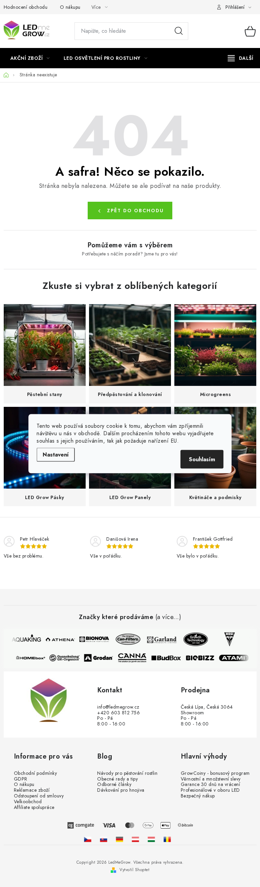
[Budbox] (168, 657)
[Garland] (159, 639)
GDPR (20, 779)
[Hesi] (227, 639)
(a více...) (168, 617)
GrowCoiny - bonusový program (215, 773)
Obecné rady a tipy (117, 779)
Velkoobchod (28, 802)
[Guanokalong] (67, 657)
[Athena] (58, 639)
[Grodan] (100, 657)
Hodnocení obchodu (26, 7)
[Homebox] (33, 657)
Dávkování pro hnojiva (121, 790)
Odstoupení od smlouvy (39, 796)
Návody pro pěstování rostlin (127, 773)
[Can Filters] (126, 639)
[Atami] (236, 657)
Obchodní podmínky (35, 773)
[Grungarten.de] (119, 839)
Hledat (178, 31)
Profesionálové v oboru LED (210, 790)
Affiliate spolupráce (34, 807)
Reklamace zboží (32, 790)
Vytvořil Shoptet (134, 870)
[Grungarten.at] (135, 839)
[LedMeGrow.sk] (103, 839)
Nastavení (56, 454)
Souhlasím (202, 459)
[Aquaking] (24, 639)
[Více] (240, 58)
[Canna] (134, 657)
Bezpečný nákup (198, 796)
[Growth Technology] (193, 639)
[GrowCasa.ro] (167, 839)
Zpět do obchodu (135, 210)
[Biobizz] (202, 657)
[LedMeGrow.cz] (87, 839)
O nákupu (70, 7)
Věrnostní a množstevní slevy (211, 779)
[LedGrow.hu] (151, 839)
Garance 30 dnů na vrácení (210, 784)
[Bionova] (92, 639)
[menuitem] (30, 58)
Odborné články (114, 784)
